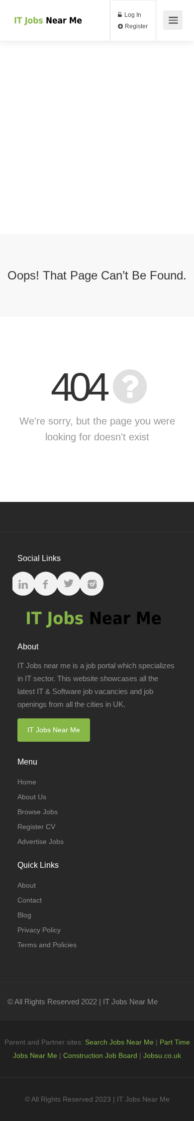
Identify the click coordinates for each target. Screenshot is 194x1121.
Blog (24, 915)
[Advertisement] (97, 137)
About (26, 885)
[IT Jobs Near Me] (47, 9)
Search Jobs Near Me (119, 1042)
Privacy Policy (39, 930)
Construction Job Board (100, 1055)
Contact (29, 900)
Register (135, 26)
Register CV (36, 827)
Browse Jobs (37, 812)
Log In (132, 14)
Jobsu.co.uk (162, 1055)
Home (26, 782)
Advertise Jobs (40, 841)
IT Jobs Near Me (53, 730)
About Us (31, 797)
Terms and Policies (47, 945)
